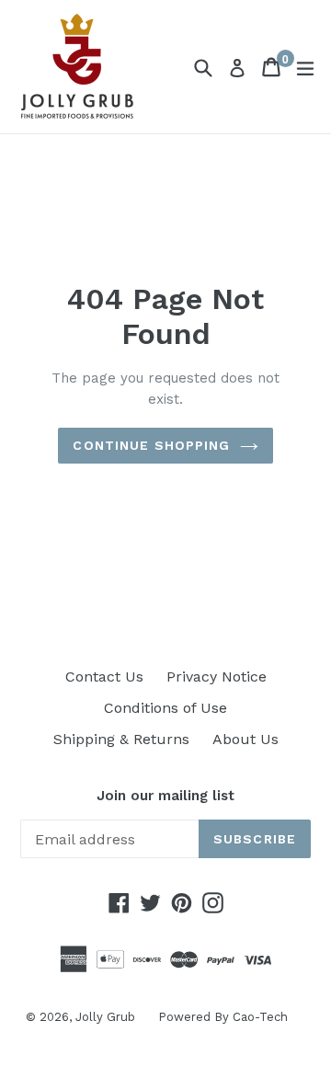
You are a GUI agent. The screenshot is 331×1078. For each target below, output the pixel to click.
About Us (245, 739)
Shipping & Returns (121, 739)
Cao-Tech (260, 1017)
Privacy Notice (216, 676)
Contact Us (104, 676)
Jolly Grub (105, 1017)
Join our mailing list (165, 795)
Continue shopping (151, 445)
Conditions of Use (165, 708)
